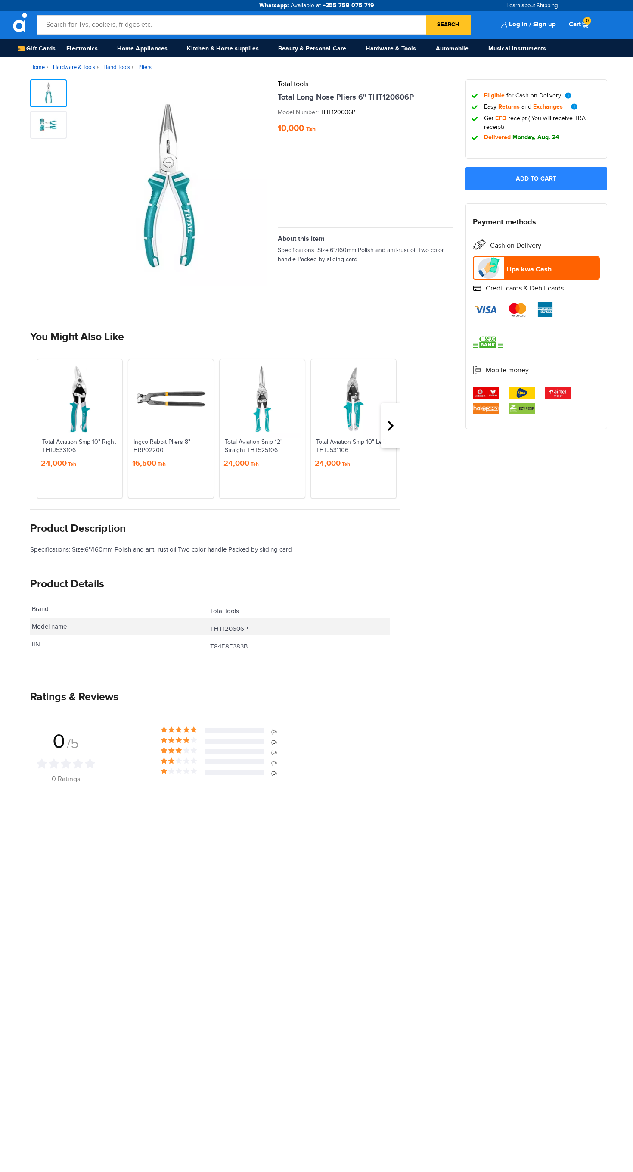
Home (37, 67)
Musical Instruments (517, 48)
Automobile (452, 48)
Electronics (82, 48)
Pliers (145, 67)
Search (448, 24)
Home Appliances (142, 48)
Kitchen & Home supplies (223, 48)
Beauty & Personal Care (312, 48)
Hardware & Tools (391, 48)
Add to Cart (536, 178)
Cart (579, 24)
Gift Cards (40, 48)
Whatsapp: (316, 5)
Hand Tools (116, 67)
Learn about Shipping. (532, 5)
